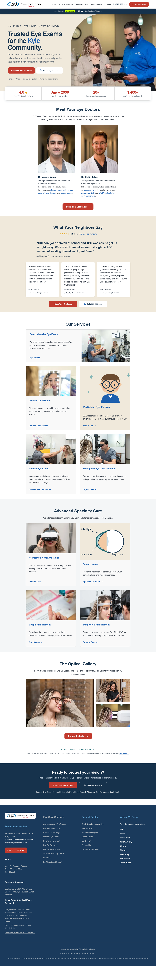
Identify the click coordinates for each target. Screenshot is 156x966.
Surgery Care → (90, 642)
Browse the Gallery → (78, 736)
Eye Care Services (53, 817)
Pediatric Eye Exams (51, 828)
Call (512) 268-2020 (51, 70)
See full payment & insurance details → (20, 932)
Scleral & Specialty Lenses (54, 853)
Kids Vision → (89, 425)
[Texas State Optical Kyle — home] (24, 4)
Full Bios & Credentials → (78, 206)
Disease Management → (40, 489)
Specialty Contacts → (93, 581)
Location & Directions (90, 849)
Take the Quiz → (36, 581)
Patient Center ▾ (96, 4)
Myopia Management (51, 849)
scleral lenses (66, 192)
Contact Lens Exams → (39, 425)
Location (107, 4)
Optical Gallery (82, 4)
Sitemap (92, 949)
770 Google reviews (25, 96)
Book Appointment (139, 4)
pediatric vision (90, 189)
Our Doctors (87, 840)
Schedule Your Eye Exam (21, 70)
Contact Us (86, 845)
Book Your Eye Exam (63, 304)
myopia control (87, 192)
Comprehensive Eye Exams (54, 824)
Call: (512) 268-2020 (16, 850)
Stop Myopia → (36, 642)
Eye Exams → (35, 357)
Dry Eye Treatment (50, 845)
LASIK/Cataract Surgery (53, 861)
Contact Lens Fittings (51, 832)
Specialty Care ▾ (68, 4)
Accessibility (74, 949)
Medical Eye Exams (51, 836)
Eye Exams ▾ (54, 4)
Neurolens (47, 857)
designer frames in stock (132, 96)
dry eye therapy (49, 192)
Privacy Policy (83, 949)
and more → (124, 753)
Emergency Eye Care (52, 840)
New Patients (87, 828)
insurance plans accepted (96, 96)
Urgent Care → (90, 489)
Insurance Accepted (90, 832)
